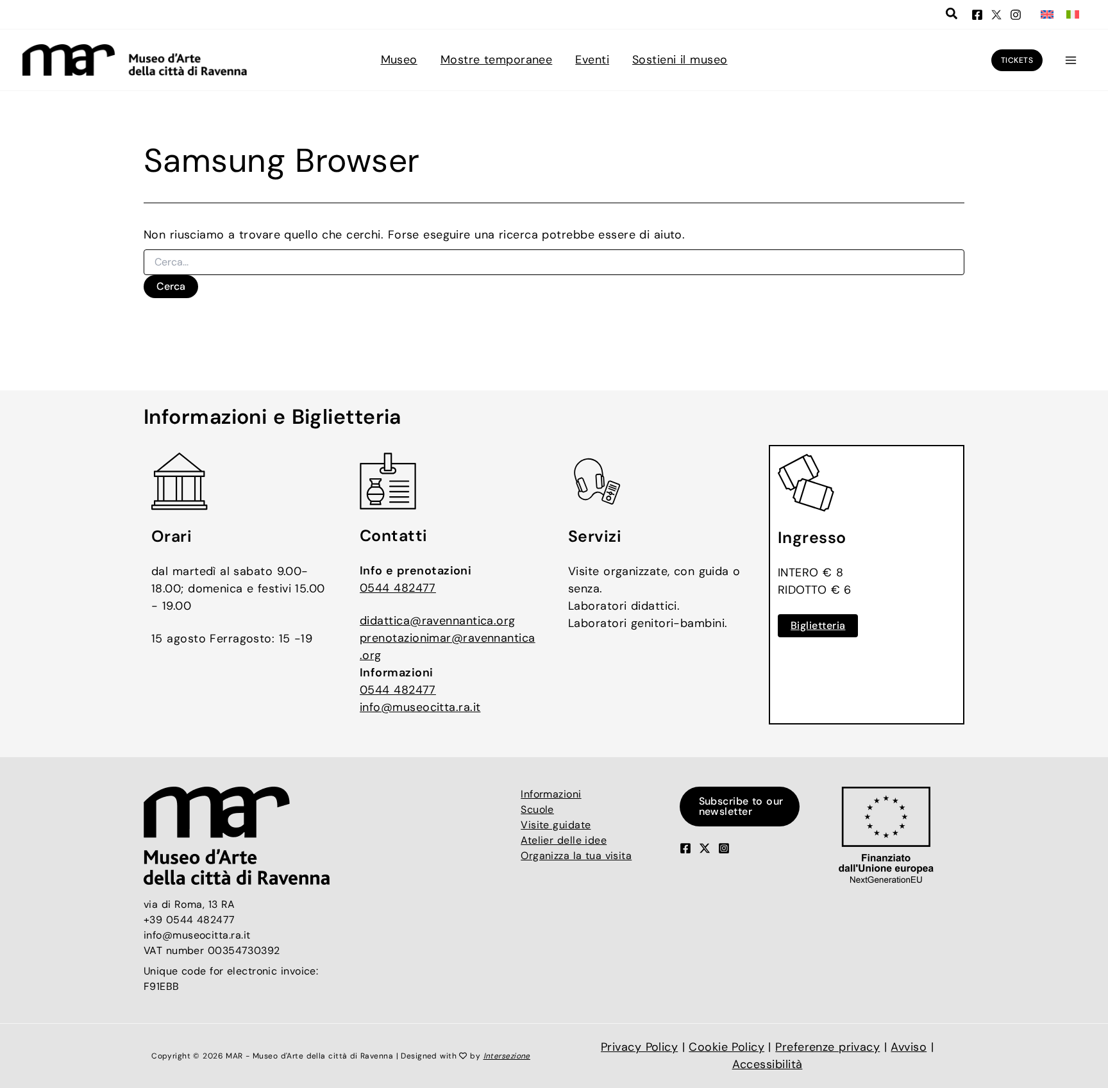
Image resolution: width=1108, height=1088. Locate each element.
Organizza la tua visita (576, 855)
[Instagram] (1015, 15)
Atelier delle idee (564, 840)
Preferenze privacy (827, 1047)
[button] (952, 15)
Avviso (909, 1047)
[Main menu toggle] (1070, 60)
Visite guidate (556, 825)
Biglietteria (818, 625)
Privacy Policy (639, 1047)
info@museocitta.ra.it (420, 707)
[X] (996, 15)
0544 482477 (398, 588)
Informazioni (551, 794)
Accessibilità (767, 1064)
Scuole (537, 809)
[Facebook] (977, 15)
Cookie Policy (726, 1047)
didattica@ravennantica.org (438, 620)
